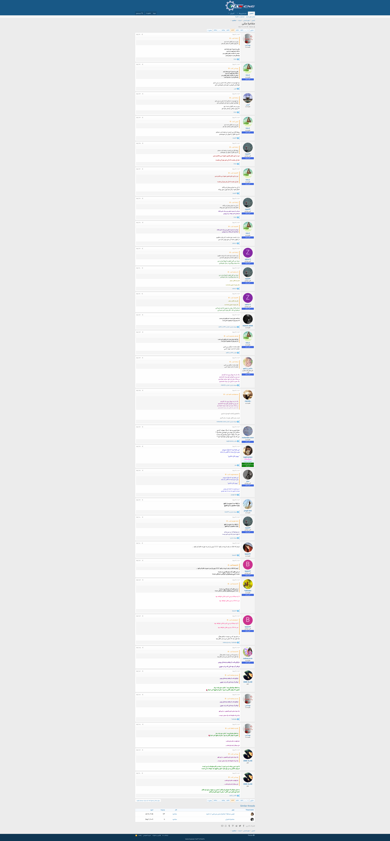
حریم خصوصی (147, 835)
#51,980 (138, 517)
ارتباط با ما (165, 835)
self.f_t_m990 (247, 368)
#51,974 (138, 358)
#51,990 (138, 773)
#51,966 (138, 169)
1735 (223, 30)
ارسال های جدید (250, 17)
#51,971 (138, 294)
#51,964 (138, 118)
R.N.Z (248, 75)
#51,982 (138, 561)
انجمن (251, 13)
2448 (215, 30)
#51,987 (138, 695)
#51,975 (138, 391)
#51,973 (138, 332)
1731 (241, 30)
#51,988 (138, 724)
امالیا (247, 481)
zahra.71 (248, 259)
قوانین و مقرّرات (156, 835)
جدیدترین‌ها (242, 13)
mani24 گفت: (234, 173)
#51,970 (138, 268)
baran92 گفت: (234, 565)
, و (228, 327)
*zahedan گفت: (233, 620)
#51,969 (138, 249)
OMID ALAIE (247, 682)
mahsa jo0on (247, 658)
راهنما (140, 835)
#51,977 (138, 446)
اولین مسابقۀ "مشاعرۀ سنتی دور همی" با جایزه (220, 814)
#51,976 (138, 427)
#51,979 (138, 500)
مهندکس (248, 45)
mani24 (247, 154)
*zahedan (247, 591)
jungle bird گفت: (233, 521)
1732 (237, 30)
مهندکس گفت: (234, 68)
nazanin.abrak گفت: (232, 336)
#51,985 (138, 648)
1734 (227, 30)
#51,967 (138, 199)
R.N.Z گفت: (234, 38)
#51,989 (138, 750)
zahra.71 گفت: (234, 272)
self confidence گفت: (231, 394)
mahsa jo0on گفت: (232, 675)
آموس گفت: (235, 122)
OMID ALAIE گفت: (232, 728)
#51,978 (138, 471)
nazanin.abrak (248, 326)
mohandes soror (248, 437)
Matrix (251, 27)
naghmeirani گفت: (232, 475)
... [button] (245, 30)
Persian (250, 835)
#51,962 (138, 64)
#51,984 (138, 616)
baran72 (248, 571)
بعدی (210, 30)
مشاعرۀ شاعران (229, 819)
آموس (248, 104)
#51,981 (138, 543)
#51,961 (138, 35)
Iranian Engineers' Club (195, 839)
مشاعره (175, 814)
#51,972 (138, 315)
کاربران (232, 13)
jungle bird (248, 511)
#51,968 (138, 223)
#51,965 (138, 143)
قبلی (251, 30)
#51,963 (138, 94)
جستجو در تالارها (239, 17)
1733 (232, 30)
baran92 (248, 554)
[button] (237, 13)
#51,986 (138, 671)
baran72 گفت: (234, 584)
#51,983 (138, 580)
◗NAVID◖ (247, 401)
